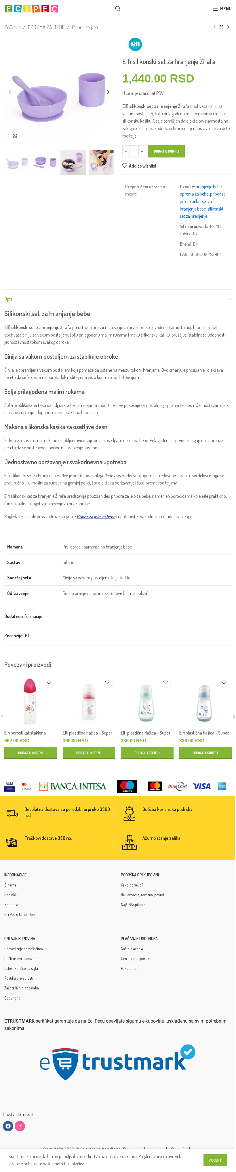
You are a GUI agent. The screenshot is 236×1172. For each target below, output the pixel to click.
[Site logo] (31, 8)
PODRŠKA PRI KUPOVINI (140, 874)
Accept (215, 1160)
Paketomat (129, 968)
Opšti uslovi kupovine (20, 958)
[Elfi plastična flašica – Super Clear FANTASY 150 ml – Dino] (205, 701)
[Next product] (228, 27)
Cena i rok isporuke (136, 958)
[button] (10, 92)
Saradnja (11, 904)
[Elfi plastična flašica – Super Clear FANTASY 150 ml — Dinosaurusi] (147, 701)
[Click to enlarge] (15, 135)
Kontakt (10, 894)
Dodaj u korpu (166, 151)
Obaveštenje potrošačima (23, 948)
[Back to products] (221, 27)
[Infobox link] (58, 813)
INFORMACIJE (15, 874)
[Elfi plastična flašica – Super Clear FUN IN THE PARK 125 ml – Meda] (89, 701)
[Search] (118, 8)
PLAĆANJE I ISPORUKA (139, 938)
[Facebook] (8, 1126)
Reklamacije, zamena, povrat (142, 894)
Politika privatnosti (18, 978)
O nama (10, 884)
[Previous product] (214, 27)
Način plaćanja (132, 948)
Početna (12, 27)
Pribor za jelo (85, 27)
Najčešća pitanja (133, 904)
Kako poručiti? (132, 884)
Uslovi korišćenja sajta (21, 968)
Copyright (12, 998)
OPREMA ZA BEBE (46, 27)
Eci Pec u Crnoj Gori (19, 914)
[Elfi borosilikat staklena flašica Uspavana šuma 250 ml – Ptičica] (30, 701)
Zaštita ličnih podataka (21, 987)
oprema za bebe (194, 194)
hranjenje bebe (209, 186)
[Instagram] (20, 1126)
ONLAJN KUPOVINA (19, 938)
